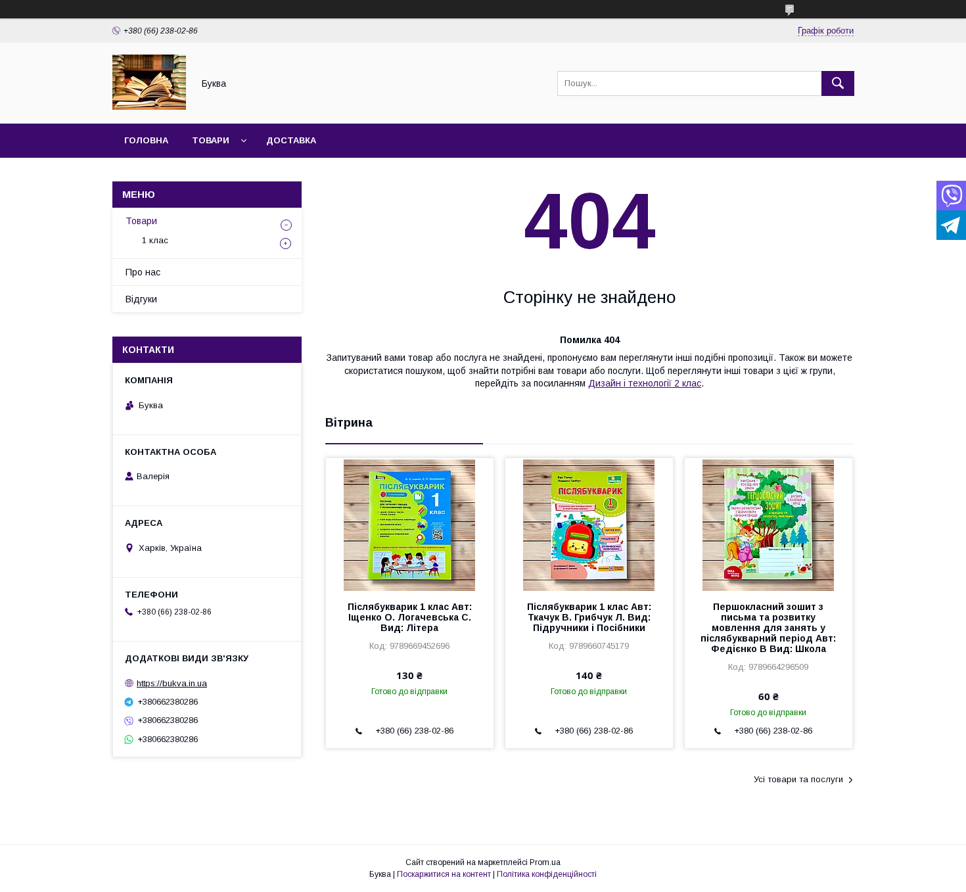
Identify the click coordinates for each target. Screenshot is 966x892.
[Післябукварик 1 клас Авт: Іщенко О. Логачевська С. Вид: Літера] (410, 524)
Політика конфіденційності (547, 874)
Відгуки (141, 299)
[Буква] (149, 106)
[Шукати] (837, 83)
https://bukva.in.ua (172, 683)
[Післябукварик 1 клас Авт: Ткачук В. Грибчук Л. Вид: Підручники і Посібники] (589, 524)
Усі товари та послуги (798, 779)
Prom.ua (545, 862)
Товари (210, 140)
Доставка (291, 140)
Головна (146, 140)
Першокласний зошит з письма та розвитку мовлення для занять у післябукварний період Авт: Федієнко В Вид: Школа (768, 627)
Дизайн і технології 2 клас (644, 383)
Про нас (143, 272)
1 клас (155, 240)
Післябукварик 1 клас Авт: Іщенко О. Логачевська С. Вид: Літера (410, 617)
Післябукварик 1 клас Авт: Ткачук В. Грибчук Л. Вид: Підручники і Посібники (589, 617)
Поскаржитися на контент (444, 874)
